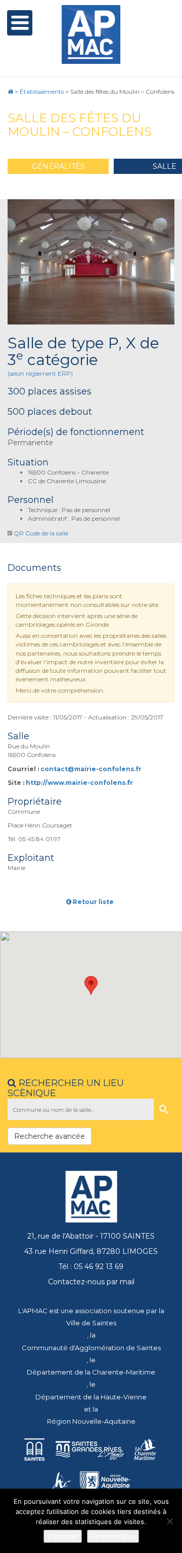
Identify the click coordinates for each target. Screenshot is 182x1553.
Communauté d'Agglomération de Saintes (91, 1347)
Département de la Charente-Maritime (91, 1372)
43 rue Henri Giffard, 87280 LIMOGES (91, 1251)
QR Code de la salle (41, 533)
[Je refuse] (169, 1521)
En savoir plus (113, 1536)
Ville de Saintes (91, 1322)
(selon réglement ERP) (40, 373)
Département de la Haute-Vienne (91, 1396)
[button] (91, 985)
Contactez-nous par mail (91, 1281)
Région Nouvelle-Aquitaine (91, 1421)
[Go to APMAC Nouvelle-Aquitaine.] (10, 91)
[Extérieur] (91, 262)
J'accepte (63, 1536)
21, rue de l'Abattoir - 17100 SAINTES (91, 1236)
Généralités (58, 166)
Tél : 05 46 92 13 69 (91, 1266)
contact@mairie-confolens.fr (91, 769)
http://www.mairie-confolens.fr (79, 782)
